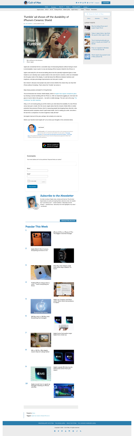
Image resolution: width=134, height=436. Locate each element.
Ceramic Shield (40, 415)
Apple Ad (33, 415)
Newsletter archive (68, 220)
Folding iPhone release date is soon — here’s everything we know (40, 284)
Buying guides (76, 7)
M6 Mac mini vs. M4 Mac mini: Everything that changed (40, 317)
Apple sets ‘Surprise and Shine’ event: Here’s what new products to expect (63, 301)
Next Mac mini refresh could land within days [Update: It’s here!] (62, 267)
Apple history (74, 9)
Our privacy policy (60, 423)
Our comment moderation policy (87, 423)
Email (29, 174)
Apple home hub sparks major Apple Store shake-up (62, 334)
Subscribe (106, 2)
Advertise (97, 18)
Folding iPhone (58, 9)
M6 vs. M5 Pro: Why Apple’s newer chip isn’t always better (40, 351)
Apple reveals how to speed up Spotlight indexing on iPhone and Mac (40, 386)
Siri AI (51, 9)
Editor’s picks (66, 9)
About (88, 18)
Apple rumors (40, 9)
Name (29, 168)
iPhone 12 (46, 415)
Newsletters (94, 9)
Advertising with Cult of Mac (46, 423)
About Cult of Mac (72, 423)
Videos (82, 9)
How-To (61, 7)
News (46, 7)
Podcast (88, 9)
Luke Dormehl (28, 23)
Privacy (106, 18)
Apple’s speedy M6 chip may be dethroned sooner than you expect (62, 369)
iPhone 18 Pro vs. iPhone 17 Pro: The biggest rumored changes (63, 232)
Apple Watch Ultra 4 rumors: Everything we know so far (40, 249)
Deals (67, 7)
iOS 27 (47, 9)
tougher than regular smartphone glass (65, 93)
